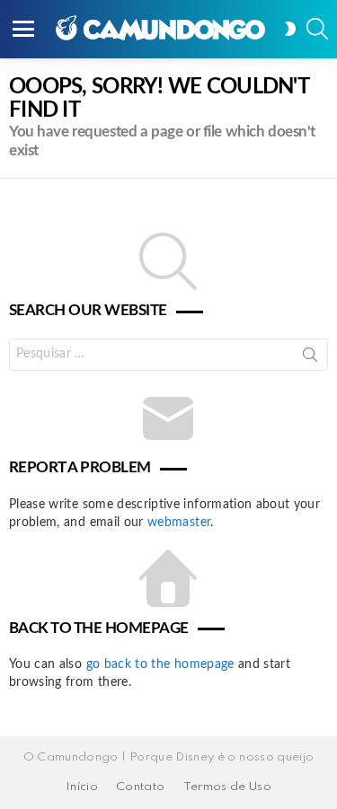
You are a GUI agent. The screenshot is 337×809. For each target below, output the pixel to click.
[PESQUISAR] (317, 29)
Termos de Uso (227, 787)
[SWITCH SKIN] (290, 28)
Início (82, 787)
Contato (140, 787)
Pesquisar (310, 358)
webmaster (178, 522)
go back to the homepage (160, 664)
